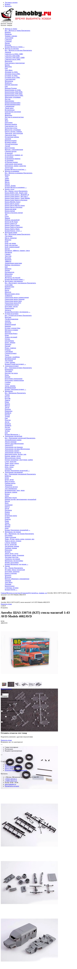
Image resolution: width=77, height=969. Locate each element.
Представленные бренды (13, 767)
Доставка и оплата (11, 2)
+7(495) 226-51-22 (11, 781)
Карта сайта (9, 768)
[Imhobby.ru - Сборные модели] (26, 20)
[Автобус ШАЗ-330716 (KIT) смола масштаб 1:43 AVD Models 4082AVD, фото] (29, 680)
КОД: (3, 621)
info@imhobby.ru (10, 784)
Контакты (8, 6)
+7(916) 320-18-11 (11, 779)
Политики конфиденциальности (16, 770)
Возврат (7, 4)
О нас (7, 765)
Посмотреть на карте (12, 786)
